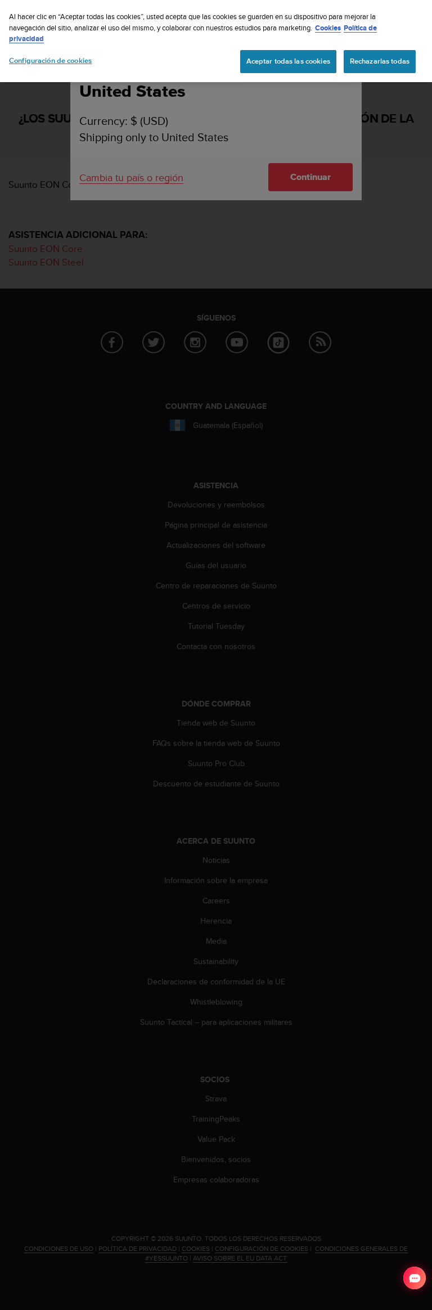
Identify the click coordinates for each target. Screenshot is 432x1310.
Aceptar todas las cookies (288, 61)
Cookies (328, 27)
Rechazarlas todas (380, 61)
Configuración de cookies (50, 60)
